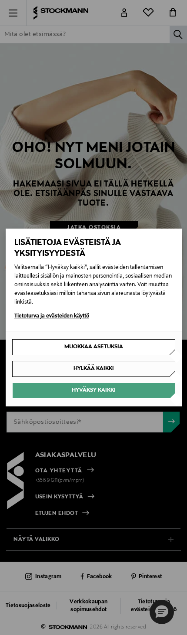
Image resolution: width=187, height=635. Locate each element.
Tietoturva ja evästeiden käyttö (51, 316)
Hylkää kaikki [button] (93, 369)
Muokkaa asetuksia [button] (93, 347)
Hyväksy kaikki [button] (94, 390)
